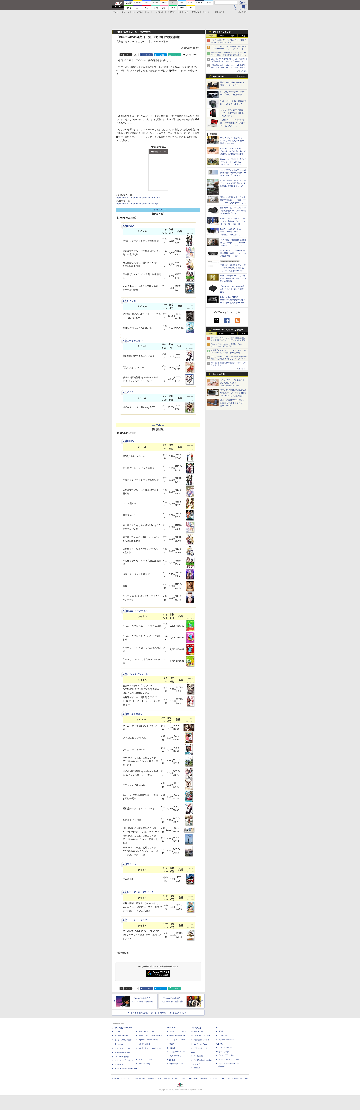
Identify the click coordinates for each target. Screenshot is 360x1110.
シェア (148, 55)
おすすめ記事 (219, 374)
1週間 (232, 36)
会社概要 (204, 1079)
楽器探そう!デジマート (178, 1036)
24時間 (221, 36)
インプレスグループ (217, 1079)
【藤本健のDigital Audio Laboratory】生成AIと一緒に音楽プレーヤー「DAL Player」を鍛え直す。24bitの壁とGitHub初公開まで (229, 67)
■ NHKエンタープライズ (135, 611)
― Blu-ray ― (158, 209)
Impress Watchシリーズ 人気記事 (228, 330)
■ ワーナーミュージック (135, 920)
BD (179, 12)
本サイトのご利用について (122, 1079)
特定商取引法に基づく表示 (238, 1079)
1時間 (211, 36)
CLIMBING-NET (175, 1056)
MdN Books (198, 1056)
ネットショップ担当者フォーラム (151, 1036)
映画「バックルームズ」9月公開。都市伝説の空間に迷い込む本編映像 (233, 278)
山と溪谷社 (171, 1048)
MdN (193, 1052)
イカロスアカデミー (201, 1048)
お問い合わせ (140, 1079)
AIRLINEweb (199, 1031)
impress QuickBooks (226, 1040)
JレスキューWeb (200, 1044)
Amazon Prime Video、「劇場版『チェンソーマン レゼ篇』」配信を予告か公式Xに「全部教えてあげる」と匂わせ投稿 (228, 346)
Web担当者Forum (121, 1036)
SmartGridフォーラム (147, 1031)
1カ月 (243, 36)
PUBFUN (219, 1044)
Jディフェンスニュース (203, 1036)
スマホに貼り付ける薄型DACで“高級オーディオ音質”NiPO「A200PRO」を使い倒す (233, 393)
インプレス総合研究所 (123, 1040)
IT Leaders (119, 1044)
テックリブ (195, 1064)
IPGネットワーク (222, 1052)
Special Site (218, 76)
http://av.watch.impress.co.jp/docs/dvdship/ (137, 203)
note (176, 55)
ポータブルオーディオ (141, 12)
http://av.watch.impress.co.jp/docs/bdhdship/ (138, 197)
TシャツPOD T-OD (177, 1040)
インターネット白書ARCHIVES (127, 1069)
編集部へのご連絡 (171, 1079)
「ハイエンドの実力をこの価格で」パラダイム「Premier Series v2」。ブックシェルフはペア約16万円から (229, 48)
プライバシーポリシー (189, 1079)
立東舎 (172, 1044)
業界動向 (195, 12)
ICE (217, 1028)
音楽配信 (218, 12)
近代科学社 (171, 1060)
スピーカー (207, 12)
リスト (136, 55)
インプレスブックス (146, 1059)
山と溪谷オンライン (177, 1052)
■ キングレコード (131, 301)
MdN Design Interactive (203, 1060)
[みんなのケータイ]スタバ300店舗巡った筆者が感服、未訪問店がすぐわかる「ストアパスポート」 (229, 359)
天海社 (221, 1031)
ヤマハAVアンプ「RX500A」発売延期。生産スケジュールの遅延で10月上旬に (233, 253)
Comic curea (223, 1036)
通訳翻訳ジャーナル (201, 1040)
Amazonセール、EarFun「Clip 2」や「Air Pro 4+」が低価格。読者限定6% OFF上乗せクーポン (228, 55)
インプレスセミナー (146, 1044)
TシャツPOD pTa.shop (228, 1055)
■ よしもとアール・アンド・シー (139, 892)
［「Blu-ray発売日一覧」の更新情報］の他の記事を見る (158, 1013)
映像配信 (171, 12)
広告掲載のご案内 (154, 1079)
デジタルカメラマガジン (124, 1060)
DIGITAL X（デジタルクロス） (150, 1048)
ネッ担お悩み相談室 (122, 1052)
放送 (186, 12)
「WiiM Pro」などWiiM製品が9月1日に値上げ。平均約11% (232, 289)
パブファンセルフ (225, 1048)
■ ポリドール (129, 864)
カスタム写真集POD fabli (229, 1059)
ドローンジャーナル (122, 1048)
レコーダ (125, 12)
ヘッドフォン (159, 12)
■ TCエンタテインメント (135, 674)
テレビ (115, 12)
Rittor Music (171, 1028)
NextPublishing (144, 1064)
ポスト (127, 55)
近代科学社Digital (176, 1064)
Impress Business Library (148, 1040)
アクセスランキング (221, 32)
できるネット (120, 1064)
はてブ (162, 55)
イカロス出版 (196, 1028)
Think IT (118, 1031)
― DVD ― (158, 425)
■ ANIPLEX (128, 226)
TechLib (197, 1068)
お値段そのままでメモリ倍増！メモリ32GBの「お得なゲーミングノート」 (232, 123)
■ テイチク (128, 392)
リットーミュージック (177, 1031)
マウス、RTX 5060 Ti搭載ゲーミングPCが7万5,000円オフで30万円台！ (232, 113)
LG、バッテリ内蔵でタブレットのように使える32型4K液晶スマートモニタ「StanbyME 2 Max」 (229, 61)
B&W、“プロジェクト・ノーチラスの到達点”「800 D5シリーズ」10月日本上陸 (232, 221)
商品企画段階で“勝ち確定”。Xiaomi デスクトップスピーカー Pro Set (232, 403)
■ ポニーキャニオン (133, 340)
